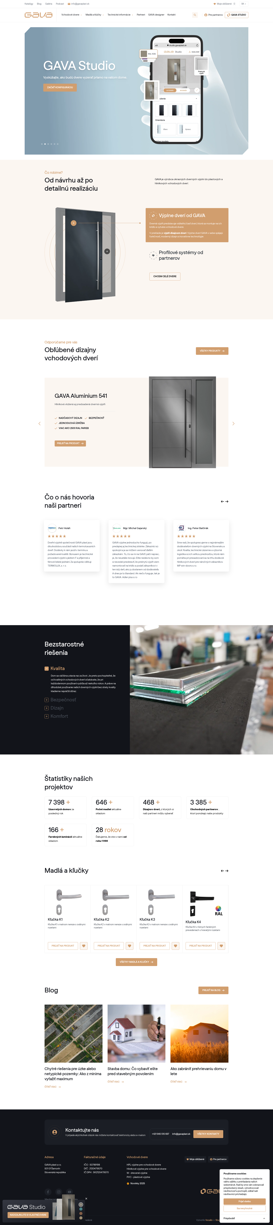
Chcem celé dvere (164, 276)
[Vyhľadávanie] (195, 15)
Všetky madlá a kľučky (134, 962)
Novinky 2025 (137, 1183)
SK (242, 4)
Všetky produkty (210, 351)
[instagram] (58, 1191)
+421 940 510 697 (160, 1134)
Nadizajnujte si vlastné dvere (28, 1215)
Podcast (60, 4)
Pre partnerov (215, 15)
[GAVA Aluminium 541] (169, 422)
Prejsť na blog (211, 990)
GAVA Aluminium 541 (81, 396)
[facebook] (48, 1191)
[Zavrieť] (86, 1198)
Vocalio (208, 1220)
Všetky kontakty (208, 1134)
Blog (39, 4)
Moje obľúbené (226, 4)
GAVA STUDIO (238, 15)
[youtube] (69, 1191)
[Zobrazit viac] (73, 223)
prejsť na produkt (68, 443)
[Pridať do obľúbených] (84, 946)
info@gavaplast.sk (80, 4)
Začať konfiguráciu (60, 87)
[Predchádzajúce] (39, 423)
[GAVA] (38, 15)
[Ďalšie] (233, 423)
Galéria (48, 4)
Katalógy (29, 4)
